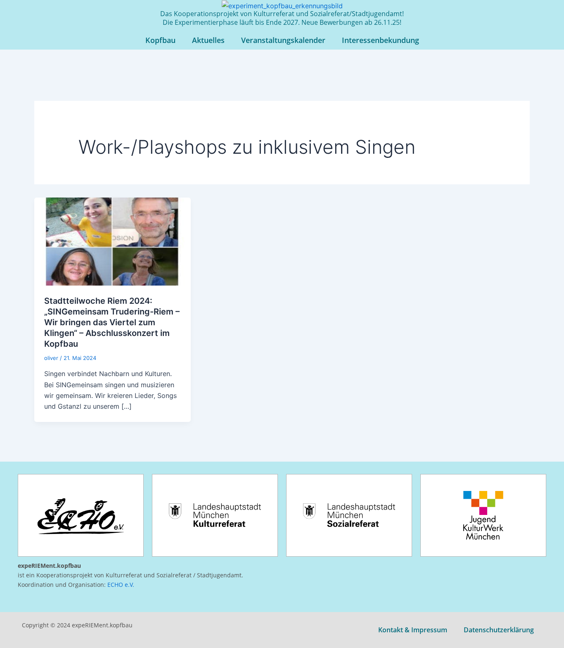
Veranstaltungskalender (283, 40)
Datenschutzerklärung (499, 629)
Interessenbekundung (380, 40)
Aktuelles (208, 40)
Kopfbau (160, 40)
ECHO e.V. (120, 584)
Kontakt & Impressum (412, 629)
